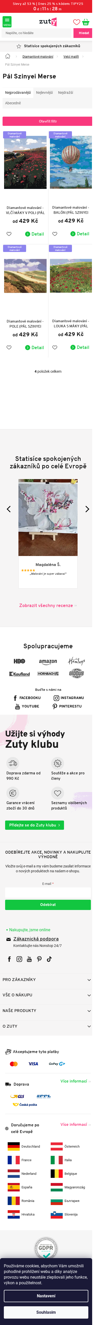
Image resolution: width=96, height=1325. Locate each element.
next (82, 504)
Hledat (80, 33)
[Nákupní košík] (84, 21)
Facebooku (49, 693)
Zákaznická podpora (36, 942)
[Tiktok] (49, 963)
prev (10, 504)
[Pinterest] (39, 963)
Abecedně (13, 103)
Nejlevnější (44, 92)
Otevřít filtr (46, 121)
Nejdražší (65, 92)
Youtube (71, 702)
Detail (35, 232)
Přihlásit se (46, 908)
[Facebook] (9, 963)
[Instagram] (19, 963)
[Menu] (7, 21)
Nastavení (46, 1295)
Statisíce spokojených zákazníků (50, 46)
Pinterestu (49, 710)
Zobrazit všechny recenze (44, 600)
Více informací (70, 1084)
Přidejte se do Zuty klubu (32, 828)
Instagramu (31, 702)
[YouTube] (29, 963)
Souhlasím (46, 1312)
